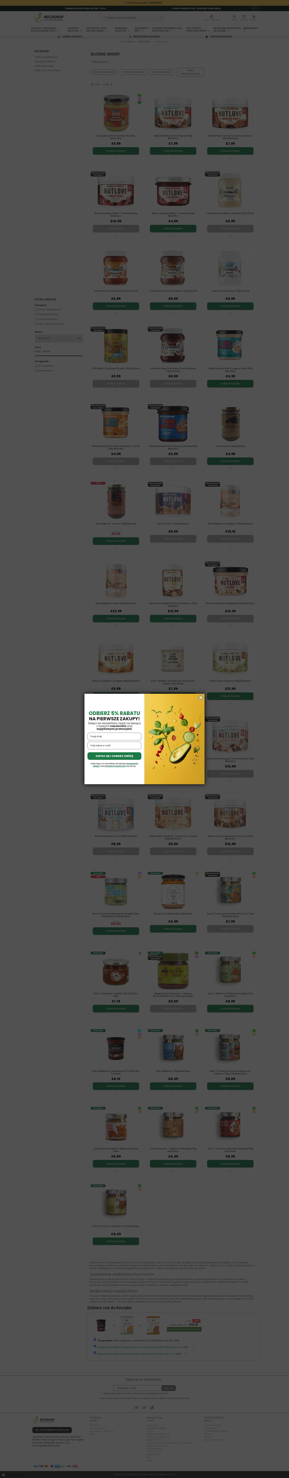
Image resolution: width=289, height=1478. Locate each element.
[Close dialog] (200, 697)
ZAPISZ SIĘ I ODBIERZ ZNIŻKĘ (114, 756)
